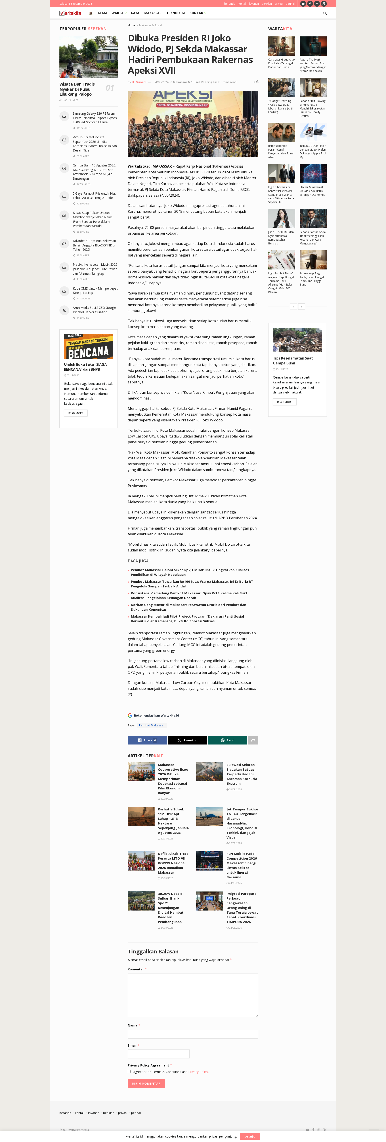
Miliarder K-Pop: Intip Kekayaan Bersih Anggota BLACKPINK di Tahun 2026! (94, 245)
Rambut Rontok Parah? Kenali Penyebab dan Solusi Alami (281, 151)
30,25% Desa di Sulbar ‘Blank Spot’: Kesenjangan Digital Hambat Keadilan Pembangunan (171, 907)
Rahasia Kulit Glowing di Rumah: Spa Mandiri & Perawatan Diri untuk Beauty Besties (312, 108)
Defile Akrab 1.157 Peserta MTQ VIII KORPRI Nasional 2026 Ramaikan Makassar (173, 863)
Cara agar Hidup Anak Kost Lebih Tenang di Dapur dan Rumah (281, 63)
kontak (242, 4)
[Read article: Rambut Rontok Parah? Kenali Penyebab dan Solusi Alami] (281, 132)
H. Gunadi (139, 82)
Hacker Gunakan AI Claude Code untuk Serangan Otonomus (312, 191)
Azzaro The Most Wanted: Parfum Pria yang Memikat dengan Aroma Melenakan (313, 65)
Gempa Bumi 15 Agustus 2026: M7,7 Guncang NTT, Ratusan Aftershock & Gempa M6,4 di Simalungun (94, 172)
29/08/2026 (166, 798)
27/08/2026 (166, 838)
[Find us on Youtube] (303, 3)
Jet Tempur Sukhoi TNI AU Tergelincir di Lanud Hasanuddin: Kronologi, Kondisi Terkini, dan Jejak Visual (242, 823)
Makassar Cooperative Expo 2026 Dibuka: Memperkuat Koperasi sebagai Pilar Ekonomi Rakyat (173, 778)
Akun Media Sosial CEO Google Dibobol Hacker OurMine (94, 309)
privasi (279, 4)
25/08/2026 (235, 843)
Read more (78, 413)
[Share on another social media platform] (253, 740)
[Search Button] (325, 13)
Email (134, 1045)
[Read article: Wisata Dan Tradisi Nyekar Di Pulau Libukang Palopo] (88, 57)
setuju (250, 1136)
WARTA (118, 13)
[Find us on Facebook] (310, 3)
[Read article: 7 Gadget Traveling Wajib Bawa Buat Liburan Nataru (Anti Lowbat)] (281, 87)
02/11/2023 (72, 375)
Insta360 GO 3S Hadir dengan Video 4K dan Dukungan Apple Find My (313, 151)
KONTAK (196, 13)
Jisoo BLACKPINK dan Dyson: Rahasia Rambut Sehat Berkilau (281, 237)
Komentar (137, 969)
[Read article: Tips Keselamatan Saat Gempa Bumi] (297, 340)
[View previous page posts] (293, 306)
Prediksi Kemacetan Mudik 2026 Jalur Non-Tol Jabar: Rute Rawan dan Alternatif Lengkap (95, 268)
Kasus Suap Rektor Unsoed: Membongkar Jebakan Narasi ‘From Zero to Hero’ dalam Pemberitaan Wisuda (93, 219)
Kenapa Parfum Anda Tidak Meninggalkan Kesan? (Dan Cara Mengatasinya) (313, 237)
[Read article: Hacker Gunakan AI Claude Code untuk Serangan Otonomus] (313, 173)
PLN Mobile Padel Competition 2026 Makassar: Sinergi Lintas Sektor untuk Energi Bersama (242, 865)
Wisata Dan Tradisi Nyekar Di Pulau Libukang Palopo (77, 89)
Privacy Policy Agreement (150, 1065)
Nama (134, 1025)
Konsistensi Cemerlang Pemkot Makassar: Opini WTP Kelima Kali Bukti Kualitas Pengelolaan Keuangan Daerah (189, 595)
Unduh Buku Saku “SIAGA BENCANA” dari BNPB (85, 367)
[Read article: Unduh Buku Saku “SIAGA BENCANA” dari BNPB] (88, 346)
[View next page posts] (301, 306)
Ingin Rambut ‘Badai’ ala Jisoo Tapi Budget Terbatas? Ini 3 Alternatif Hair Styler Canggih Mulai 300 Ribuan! (281, 282)
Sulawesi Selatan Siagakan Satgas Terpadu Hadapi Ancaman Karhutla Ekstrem (242, 774)
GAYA (135, 13)
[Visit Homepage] (70, 13)
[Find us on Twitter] (324, 3)
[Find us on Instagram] (317, 3)
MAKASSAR (153, 13)
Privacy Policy (198, 1072)
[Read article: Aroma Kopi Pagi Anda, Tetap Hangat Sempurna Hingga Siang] (313, 259)
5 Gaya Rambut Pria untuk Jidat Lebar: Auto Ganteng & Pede (94, 195)
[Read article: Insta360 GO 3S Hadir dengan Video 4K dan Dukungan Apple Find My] (313, 132)
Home (132, 25)
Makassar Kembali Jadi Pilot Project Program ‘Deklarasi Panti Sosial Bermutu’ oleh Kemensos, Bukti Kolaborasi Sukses (187, 618)
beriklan (267, 4)
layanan (254, 4)
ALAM (102, 13)
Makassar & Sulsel (150, 25)
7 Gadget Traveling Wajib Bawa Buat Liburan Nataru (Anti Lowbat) (280, 106)
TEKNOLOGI (175, 13)
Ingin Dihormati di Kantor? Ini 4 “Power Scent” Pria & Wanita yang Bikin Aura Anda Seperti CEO (281, 194)
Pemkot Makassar (152, 725)
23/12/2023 (281, 369)
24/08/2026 (235, 883)
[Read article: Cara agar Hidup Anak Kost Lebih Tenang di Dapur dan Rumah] (281, 46)
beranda (229, 4)
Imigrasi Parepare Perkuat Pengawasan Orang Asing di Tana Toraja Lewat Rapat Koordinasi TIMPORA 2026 (242, 907)
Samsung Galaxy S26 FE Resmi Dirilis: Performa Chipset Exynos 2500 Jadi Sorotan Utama (95, 117)
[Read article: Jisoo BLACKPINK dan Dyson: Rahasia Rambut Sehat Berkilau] (281, 218)
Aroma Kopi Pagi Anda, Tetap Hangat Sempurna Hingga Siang (312, 278)
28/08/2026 (235, 789)
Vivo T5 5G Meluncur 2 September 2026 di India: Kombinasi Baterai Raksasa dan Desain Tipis (95, 143)
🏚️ (91, 13)
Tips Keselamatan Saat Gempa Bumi (293, 361)
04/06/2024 (161, 82)
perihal (290, 4)
